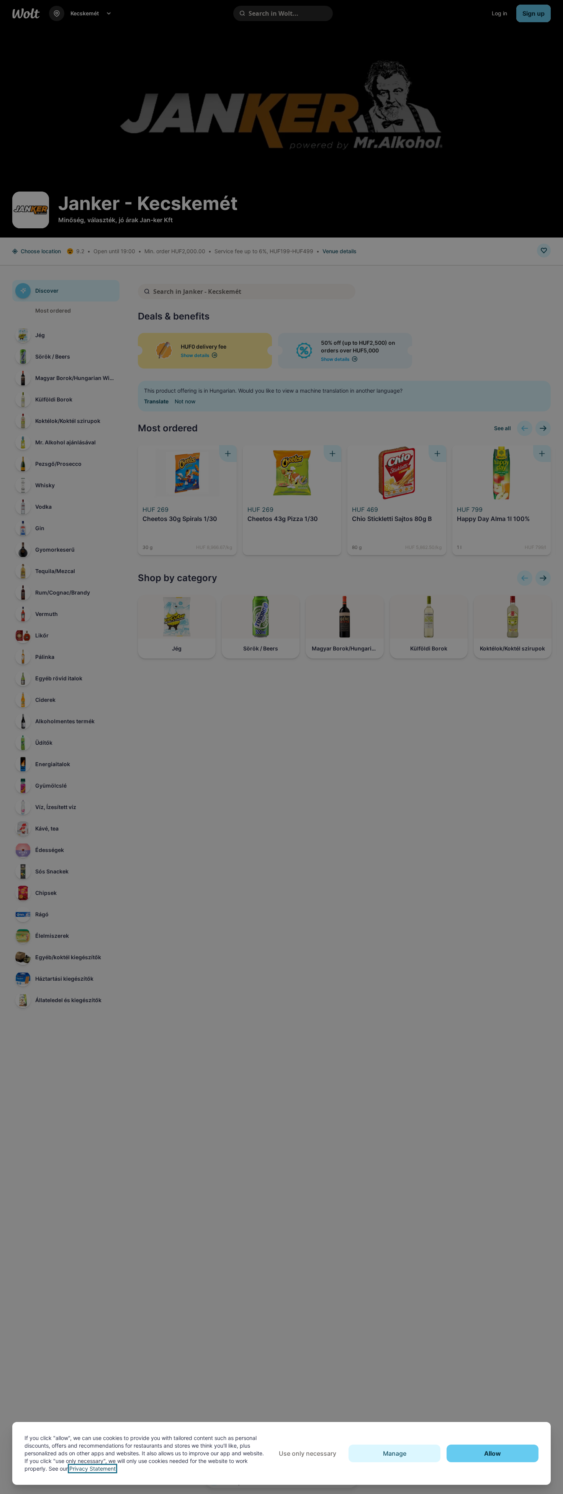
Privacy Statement (92, 1468)
